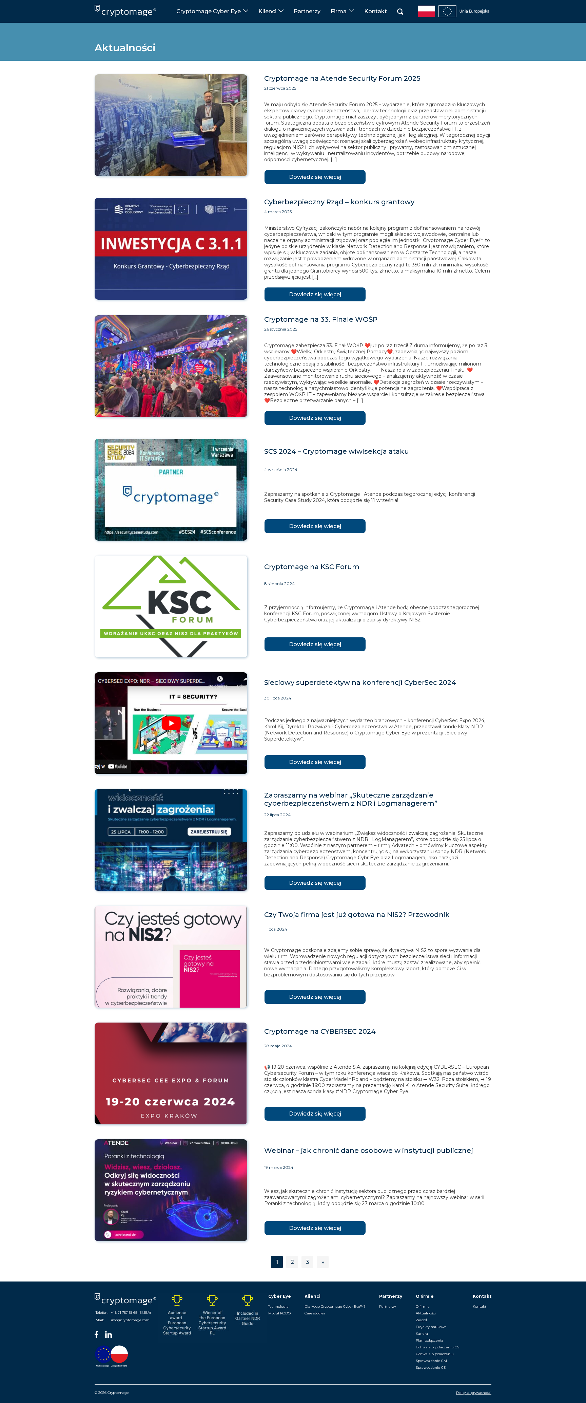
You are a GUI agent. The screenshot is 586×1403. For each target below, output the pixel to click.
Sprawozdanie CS (431, 1367)
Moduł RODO (279, 1313)
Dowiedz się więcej (315, 177)
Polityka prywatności (473, 1392)
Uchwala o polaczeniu (435, 1354)
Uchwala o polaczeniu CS (437, 1347)
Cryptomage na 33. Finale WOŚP (320, 319)
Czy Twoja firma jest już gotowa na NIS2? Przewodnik (357, 915)
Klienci (267, 11)
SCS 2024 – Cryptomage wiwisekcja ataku (336, 451)
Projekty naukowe (431, 1327)
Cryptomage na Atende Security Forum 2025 (342, 78)
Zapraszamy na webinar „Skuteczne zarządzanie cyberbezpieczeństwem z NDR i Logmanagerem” (350, 799)
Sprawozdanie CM (431, 1361)
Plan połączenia (429, 1340)
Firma (339, 11)
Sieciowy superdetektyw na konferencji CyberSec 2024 (360, 682)
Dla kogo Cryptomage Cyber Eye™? (335, 1306)
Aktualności (426, 1313)
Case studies (315, 1313)
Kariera (422, 1333)
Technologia (278, 1306)
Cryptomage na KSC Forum (311, 567)
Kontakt (375, 11)
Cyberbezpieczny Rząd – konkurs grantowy (339, 202)
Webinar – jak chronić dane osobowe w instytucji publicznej (368, 1150)
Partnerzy (307, 11)
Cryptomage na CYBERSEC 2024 (320, 1031)
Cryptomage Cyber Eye (208, 11)
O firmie (423, 1306)
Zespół (421, 1320)
